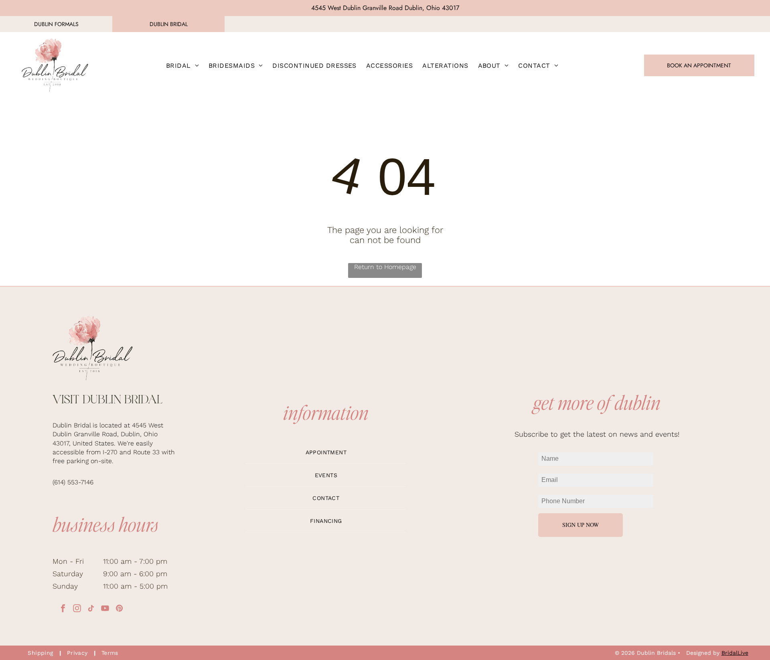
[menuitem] (182, 65)
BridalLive (734, 653)
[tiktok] (91, 609)
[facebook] (63, 609)
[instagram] (77, 609)
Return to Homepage (385, 267)
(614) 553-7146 (73, 482)
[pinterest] (119, 609)
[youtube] (105, 609)
